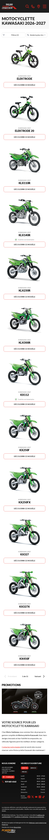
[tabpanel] (33, 784)
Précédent (12, 676)
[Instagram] (40, 796)
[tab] (24, 767)
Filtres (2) (15, 35)
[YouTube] (36, 796)
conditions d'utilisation (21, 817)
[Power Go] (24, 831)
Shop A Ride (17, 827)
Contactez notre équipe (11, 747)
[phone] (33, 6)
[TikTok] (43, 796)
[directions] (38, 6)
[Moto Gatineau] (9, 6)
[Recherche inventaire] (27, 6)
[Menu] (44, 6)
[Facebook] (29, 796)
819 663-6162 (10, 782)
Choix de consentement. (36, 817)
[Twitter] (32, 796)
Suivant (38, 676)
